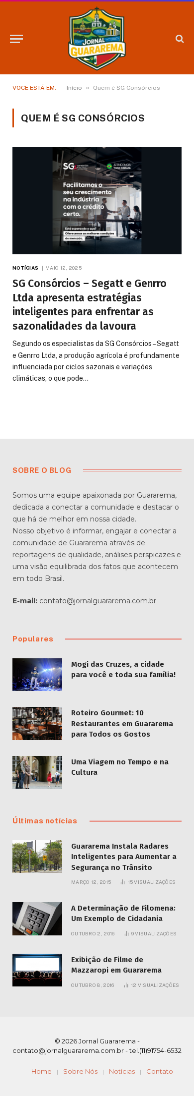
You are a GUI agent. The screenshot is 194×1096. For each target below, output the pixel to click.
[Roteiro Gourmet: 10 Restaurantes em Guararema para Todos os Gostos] (37, 723)
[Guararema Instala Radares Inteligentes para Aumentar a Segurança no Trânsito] (37, 856)
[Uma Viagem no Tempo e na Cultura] (37, 772)
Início (74, 87)
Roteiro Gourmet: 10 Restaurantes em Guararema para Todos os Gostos (122, 723)
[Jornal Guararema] (97, 38)
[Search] (179, 39)
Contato (159, 1071)
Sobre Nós (80, 1071)
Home (41, 1071)
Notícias (122, 1071)
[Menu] (16, 39)
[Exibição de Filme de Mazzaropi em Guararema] (37, 970)
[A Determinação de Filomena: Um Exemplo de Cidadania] (37, 918)
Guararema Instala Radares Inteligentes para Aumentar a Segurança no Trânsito (124, 857)
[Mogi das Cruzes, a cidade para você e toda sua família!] (37, 675)
